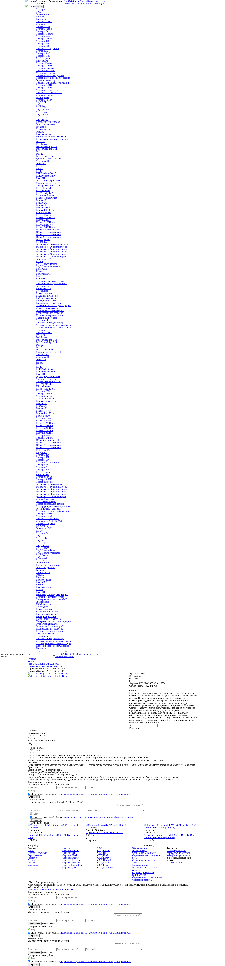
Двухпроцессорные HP (48, 183)
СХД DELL (42, 102)
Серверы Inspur (44, 29)
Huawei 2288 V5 (44, 220)
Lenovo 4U (41, 205)
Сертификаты (43, 129)
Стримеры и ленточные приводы (53, 327)
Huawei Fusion (43, 215)
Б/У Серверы (42, 97)
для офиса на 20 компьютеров (51, 251)
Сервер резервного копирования (53, 78)
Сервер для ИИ (44, 85)
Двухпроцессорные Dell (48, 158)
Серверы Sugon (44, 100)
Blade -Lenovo (43, 212)
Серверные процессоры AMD (51, 283)
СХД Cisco (41, 117)
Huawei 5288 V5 (44, 224)
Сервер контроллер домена (50, 75)
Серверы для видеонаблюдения (52, 82)
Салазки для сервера (46, 317)
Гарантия (41, 126)
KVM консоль (43, 288)
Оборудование (139, 848)
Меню (40, 6)
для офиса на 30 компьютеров (51, 249)
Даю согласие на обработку (81, 794)
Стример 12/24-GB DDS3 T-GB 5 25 (104, 832)
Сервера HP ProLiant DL (48, 185)
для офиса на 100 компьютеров (52, 244)
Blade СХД (41, 268)
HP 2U (39, 168)
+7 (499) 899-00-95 (65, 654)
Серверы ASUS (44, 65)
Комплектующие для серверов (52, 136)
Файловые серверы (46, 73)
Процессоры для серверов (49, 313)
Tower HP (41, 163)
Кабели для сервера (46, 298)
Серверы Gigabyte (45, 95)
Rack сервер (42, 60)
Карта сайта (68, 889)
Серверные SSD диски (144, 853)
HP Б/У (39, 261)
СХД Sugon (42, 119)
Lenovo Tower (43, 207)
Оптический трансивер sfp (50, 310)
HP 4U (39, 171)
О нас (31, 850)
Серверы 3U (42, 46)
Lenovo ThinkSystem (46, 197)
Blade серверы (43, 134)
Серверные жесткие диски (50, 281)
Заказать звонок (70, 3)
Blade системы (43, 273)
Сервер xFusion (44, 63)
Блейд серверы (43, 58)
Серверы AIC (43, 53)
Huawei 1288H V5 (45, 217)
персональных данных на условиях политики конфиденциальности (95, 794)
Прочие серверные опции (49, 315)
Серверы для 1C (44, 38)
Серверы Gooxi (44, 87)
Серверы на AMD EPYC (49, 92)
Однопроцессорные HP (48, 180)
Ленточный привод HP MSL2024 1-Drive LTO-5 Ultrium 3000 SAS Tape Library (169, 836)
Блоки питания (44, 293)
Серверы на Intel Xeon (47, 90)
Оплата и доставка (45, 124)
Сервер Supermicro (45, 70)
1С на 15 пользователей (48, 234)
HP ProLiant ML (44, 188)
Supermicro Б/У (43, 259)
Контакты (41, 19)
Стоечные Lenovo (45, 195)
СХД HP (40, 104)
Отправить (34, 797)
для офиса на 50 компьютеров (51, 246)
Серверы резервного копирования (143, 873)
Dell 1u (39, 151)
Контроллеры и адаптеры (49, 303)
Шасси (39, 276)
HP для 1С (41, 242)
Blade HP (40, 178)
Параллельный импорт (48, 122)
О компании (42, 14)
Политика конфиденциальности (44, 889)
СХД (38, 11)
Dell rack (40, 141)
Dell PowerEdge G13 (46, 146)
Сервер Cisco (43, 51)
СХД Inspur (42, 114)
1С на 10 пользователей (48, 232)
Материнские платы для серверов (53, 305)
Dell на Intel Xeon (45, 156)
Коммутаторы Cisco (46, 300)
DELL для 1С (43, 239)
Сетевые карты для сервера (50, 322)
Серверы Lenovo (44, 31)
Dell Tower (41, 144)
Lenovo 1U (41, 200)
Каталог (40, 16)
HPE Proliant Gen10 (46, 173)
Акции (31, 860)
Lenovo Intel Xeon (45, 210)
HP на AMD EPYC (46, 193)
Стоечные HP (43, 161)
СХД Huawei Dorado (46, 264)
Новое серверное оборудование (52, 139)
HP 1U (39, 166)
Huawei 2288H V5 (45, 222)
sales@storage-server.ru (86, 654)
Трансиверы (42, 286)
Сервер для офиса (45, 68)
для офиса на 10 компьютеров (51, 254)
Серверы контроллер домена (147, 877)
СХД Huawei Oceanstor (48, 266)
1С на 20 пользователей (48, 237)
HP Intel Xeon (43, 190)
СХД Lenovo (42, 109)
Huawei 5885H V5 (45, 227)
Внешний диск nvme (47, 295)
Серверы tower (43, 36)
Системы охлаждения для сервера (53, 325)
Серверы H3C (43, 55)
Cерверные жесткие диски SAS (146, 856)
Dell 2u (39, 153)
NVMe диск (42, 291)
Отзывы (40, 131)
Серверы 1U (42, 41)
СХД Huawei (42, 112)
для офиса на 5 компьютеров (51, 256)
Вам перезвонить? (64, 656)
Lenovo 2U (41, 202)
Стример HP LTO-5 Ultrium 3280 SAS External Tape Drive (54, 836)
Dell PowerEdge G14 (46, 149)
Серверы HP (42, 24)
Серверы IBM (43, 26)
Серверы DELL (44, 21)
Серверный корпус (46, 320)
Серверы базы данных (47, 48)
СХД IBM (41, 107)
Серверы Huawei (44, 33)
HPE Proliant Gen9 (45, 175)
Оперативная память (47, 308)
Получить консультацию (92, 3)
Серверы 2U (42, 43)
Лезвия (39, 271)
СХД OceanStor (105, 867)
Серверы (40, 9)
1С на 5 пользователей (48, 229)
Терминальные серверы (48, 80)
